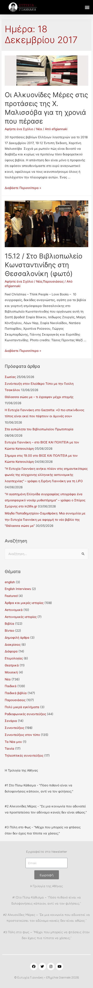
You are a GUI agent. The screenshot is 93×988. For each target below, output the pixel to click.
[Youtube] (59, 966)
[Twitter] (42, 966)
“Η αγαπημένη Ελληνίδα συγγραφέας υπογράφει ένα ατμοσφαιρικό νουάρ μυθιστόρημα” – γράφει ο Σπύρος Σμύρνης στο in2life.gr (45, 500)
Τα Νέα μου (13, 742)
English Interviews (18, 589)
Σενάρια (11, 721)
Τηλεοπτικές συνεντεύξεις (24, 755)
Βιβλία (9, 623)
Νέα (39, 129)
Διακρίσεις (13, 644)
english (10, 582)
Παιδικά (10, 686)
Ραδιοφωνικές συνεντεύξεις (25, 714)
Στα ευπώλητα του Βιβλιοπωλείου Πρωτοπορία (39, 429)
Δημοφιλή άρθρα (17, 637)
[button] (87, 7)
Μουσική (11, 672)
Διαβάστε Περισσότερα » (23, 188)
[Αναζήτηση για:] (46, 554)
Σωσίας (10, 377)
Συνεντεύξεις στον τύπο (22, 735)
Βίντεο (9, 630)
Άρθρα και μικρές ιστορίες (24, 603)
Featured (11, 596)
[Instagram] (51, 966)
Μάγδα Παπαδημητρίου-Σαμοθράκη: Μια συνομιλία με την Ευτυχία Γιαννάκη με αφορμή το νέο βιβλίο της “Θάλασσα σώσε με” (45, 519)
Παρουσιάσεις (53, 281)
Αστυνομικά (14, 610)
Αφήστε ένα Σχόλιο (19, 129)
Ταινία (9, 748)
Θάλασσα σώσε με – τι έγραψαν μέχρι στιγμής (39, 397)
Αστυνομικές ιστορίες (21, 617)
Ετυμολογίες (14, 658)
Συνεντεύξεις (14, 728)
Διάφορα (11, 651)
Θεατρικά (12, 665)
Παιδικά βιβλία (16, 693)
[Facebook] (33, 966)
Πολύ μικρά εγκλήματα (22, 707)
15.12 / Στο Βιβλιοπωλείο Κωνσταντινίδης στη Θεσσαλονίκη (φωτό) (43, 265)
